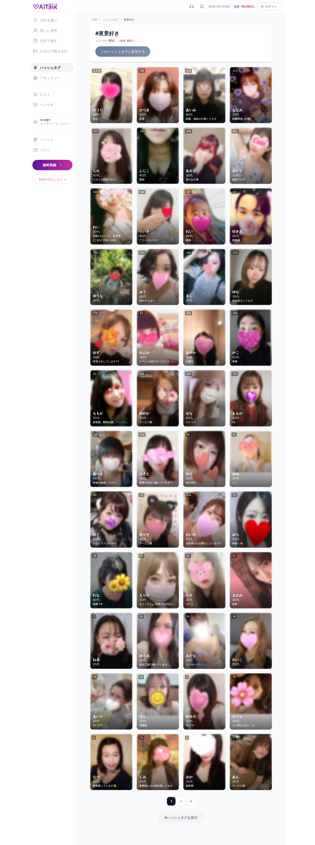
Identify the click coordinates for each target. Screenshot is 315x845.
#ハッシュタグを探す (181, 817)
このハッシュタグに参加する (122, 51)
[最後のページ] (191, 801)
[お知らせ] (202, 6)
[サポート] (191, 6)
